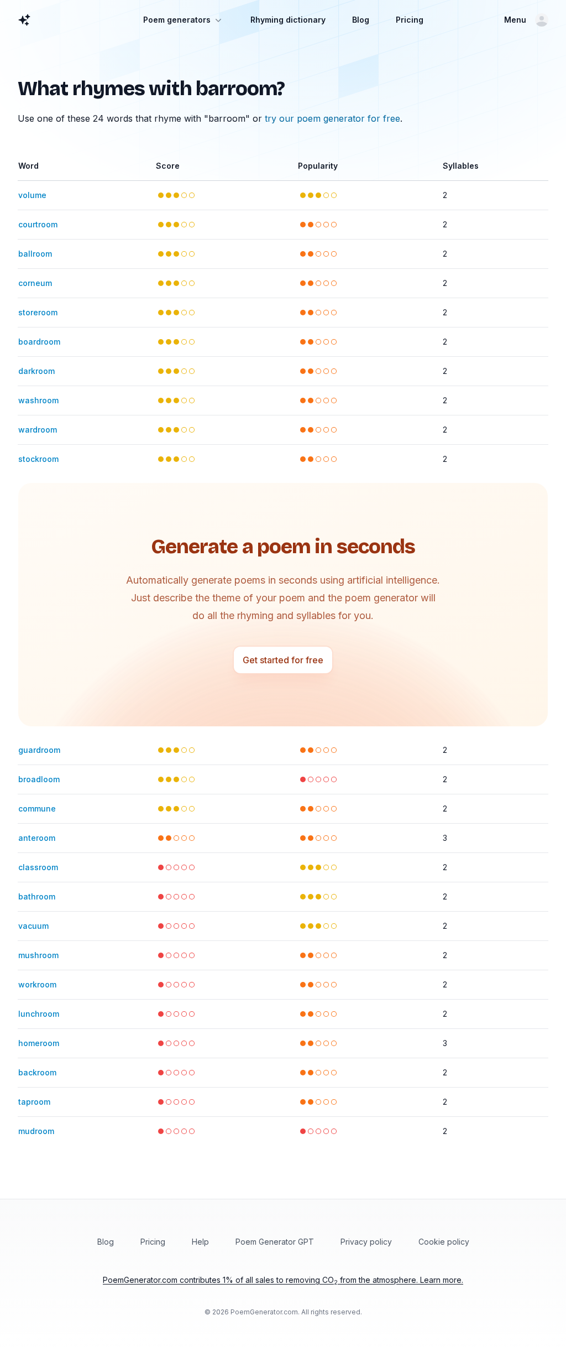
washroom (38, 400)
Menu (515, 19)
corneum (35, 283)
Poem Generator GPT (274, 1241)
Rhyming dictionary (288, 19)
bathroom (36, 896)
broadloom (39, 779)
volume (32, 195)
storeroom (37, 312)
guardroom (39, 750)
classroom (38, 867)
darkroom (36, 371)
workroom (37, 984)
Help (200, 1241)
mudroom (36, 1131)
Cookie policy (443, 1241)
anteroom (36, 838)
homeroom (38, 1043)
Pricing (409, 19)
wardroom (37, 429)
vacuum (33, 925)
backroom (37, 1072)
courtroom (37, 224)
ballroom (35, 253)
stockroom (38, 459)
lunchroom (38, 1013)
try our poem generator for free (332, 118)
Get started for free (283, 659)
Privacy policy (366, 1241)
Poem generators (177, 19)
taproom (34, 1101)
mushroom (38, 955)
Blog (360, 19)
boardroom (39, 341)
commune (37, 808)
